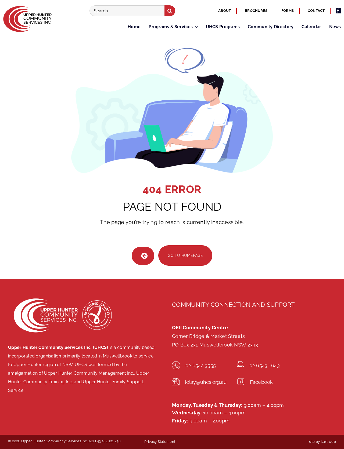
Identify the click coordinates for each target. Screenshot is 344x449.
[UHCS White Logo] (45, 297)
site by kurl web (322, 442)
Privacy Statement (159, 442)
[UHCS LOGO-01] (27, 6)
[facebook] (338, 10)
